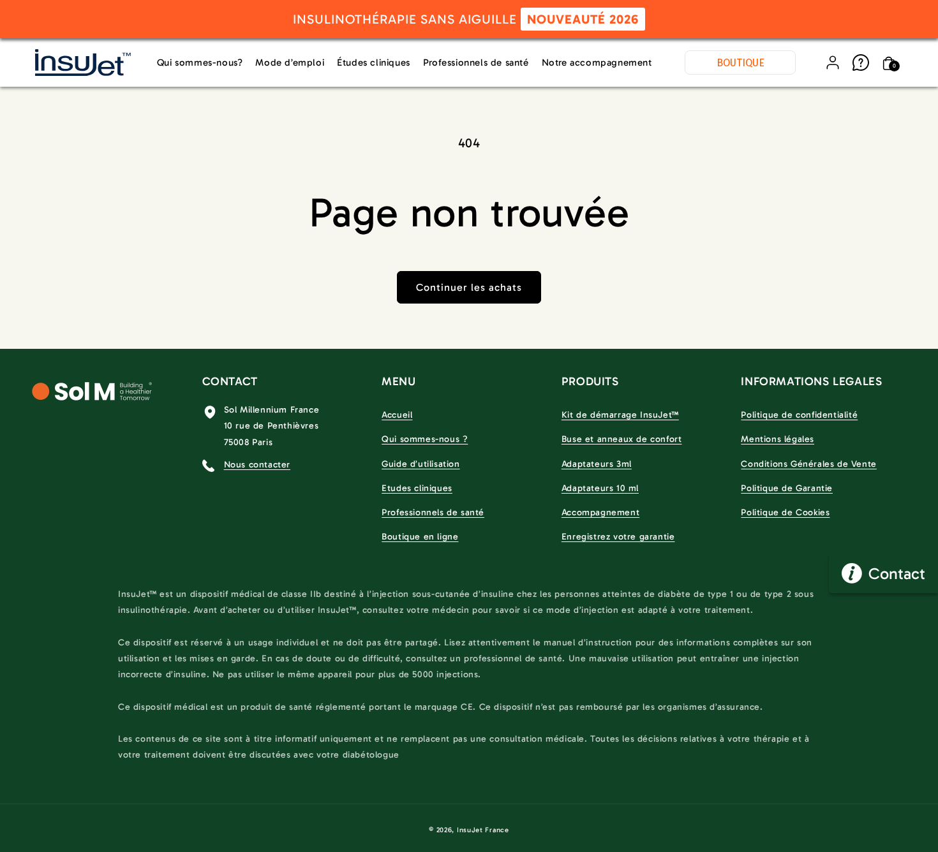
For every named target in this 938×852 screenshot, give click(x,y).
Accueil (397, 414)
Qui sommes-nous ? (425, 439)
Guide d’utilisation (420, 464)
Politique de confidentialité (799, 414)
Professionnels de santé (433, 512)
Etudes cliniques (417, 488)
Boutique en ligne (420, 536)
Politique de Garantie (787, 488)
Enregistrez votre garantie (618, 536)
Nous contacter (257, 464)
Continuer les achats (469, 287)
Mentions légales (777, 439)
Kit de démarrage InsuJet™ (620, 414)
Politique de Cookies (785, 512)
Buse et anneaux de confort (622, 439)
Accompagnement (600, 512)
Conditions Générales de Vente (808, 464)
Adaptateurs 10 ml (600, 488)
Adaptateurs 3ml (597, 464)
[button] (889, 62)
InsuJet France (483, 830)
